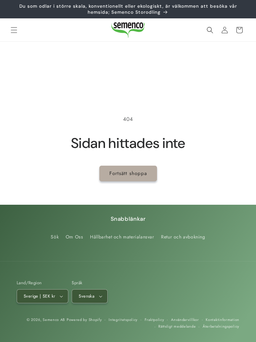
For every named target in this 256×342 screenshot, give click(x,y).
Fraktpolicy (154, 319)
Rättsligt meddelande (177, 326)
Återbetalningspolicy (221, 326)
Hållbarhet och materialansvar (122, 236)
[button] (14, 30)
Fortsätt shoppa (128, 173)
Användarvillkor (185, 319)
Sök (55, 236)
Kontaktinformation (222, 319)
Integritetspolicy (123, 319)
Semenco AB (54, 319)
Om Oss (74, 236)
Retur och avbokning (183, 236)
